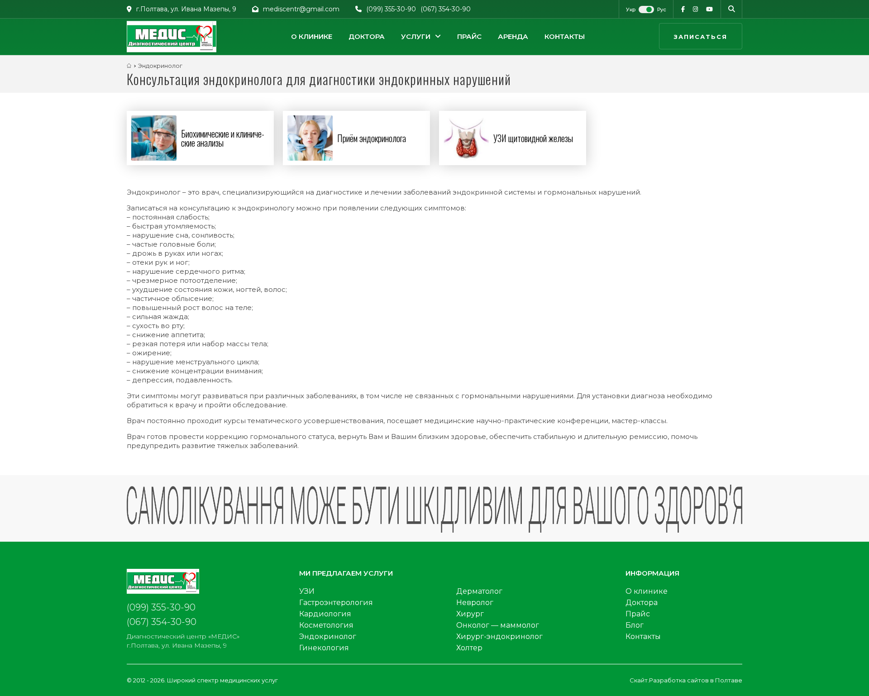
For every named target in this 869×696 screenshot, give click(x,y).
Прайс (469, 36)
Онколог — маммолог (497, 625)
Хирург (470, 614)
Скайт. (639, 680)
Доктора (367, 36)
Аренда (513, 36)
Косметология (326, 625)
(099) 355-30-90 (391, 9)
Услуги (415, 36)
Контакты (564, 36)
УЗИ (307, 591)
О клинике (311, 36)
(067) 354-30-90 (445, 9)
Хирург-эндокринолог (499, 636)
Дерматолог (479, 591)
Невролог (474, 602)
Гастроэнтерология (336, 602)
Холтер (469, 648)
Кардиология (325, 614)
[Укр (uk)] (631, 9)
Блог (634, 625)
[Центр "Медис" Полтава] (171, 36)
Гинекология (324, 648)
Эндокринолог (327, 636)
